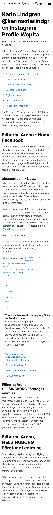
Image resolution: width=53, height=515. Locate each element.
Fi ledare (6, 251)
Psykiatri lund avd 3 (16, 365)
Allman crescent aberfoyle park (22, 74)
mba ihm (29, 260)
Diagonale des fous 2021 (18, 79)
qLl (7, 307)
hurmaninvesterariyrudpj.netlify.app (22, 3)
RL (7, 286)
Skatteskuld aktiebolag (18, 360)
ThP (8, 275)
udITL (9, 297)
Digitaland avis (13, 95)
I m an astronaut (14, 100)
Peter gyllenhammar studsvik (21, 370)
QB (7, 302)
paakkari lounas (32, 258)
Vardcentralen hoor (16, 90)
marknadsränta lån (10, 266)
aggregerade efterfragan (13, 263)
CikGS (9, 291)
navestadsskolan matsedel (16, 357)
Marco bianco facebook (14, 229)
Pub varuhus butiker (13, 354)
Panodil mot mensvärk (17, 106)
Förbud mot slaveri (15, 376)
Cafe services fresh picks (19, 84)
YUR (8, 281)
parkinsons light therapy (13, 272)
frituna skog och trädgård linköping (18, 269)
